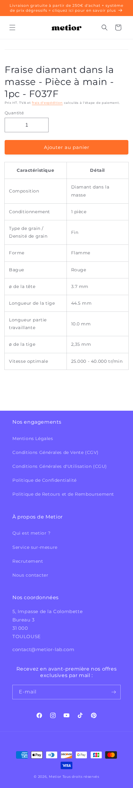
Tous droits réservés (80, 776)
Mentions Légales (32, 438)
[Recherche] (104, 27)
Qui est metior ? (31, 533)
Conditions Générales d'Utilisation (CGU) (59, 466)
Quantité (14, 112)
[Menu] (12, 27)
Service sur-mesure (35, 547)
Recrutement (27, 561)
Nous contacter (30, 575)
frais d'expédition (47, 103)
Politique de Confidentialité (44, 480)
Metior (55, 776)
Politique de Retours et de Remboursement (63, 494)
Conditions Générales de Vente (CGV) (55, 452)
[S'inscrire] (113, 692)
